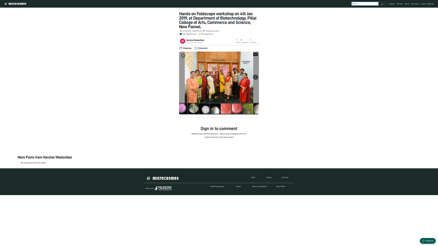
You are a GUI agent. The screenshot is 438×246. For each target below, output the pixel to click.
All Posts (400, 4)
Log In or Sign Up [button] (427, 4)
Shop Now (415, 4)
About (407, 4)
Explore (392, 4)
